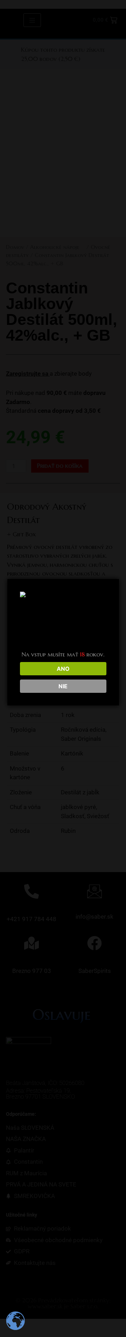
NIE (63, 686)
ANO (63, 668)
